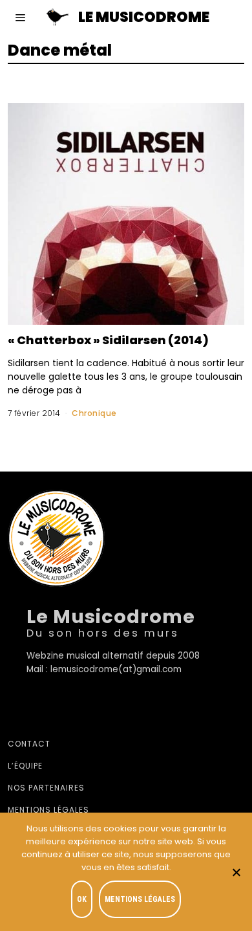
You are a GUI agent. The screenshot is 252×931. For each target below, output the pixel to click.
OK (82, 899)
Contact (29, 743)
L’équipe (25, 765)
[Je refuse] (235, 872)
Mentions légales (48, 809)
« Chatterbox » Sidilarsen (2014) (108, 340)
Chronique (94, 413)
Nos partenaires (46, 787)
